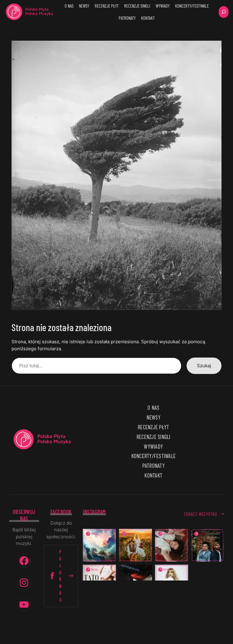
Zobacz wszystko (200, 514)
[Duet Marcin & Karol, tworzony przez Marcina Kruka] (207, 545)
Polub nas (60, 575)
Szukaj (204, 365)
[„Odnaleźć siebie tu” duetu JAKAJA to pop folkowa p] (135, 545)
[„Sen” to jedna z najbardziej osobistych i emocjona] (99, 545)
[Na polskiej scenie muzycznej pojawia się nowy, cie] (171, 545)
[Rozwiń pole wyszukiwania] (223, 12)
